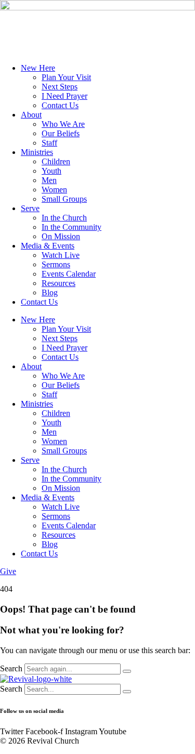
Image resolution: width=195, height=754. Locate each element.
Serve (30, 208)
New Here (38, 67)
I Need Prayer (64, 96)
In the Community (71, 227)
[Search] (127, 671)
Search (11, 668)
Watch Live (61, 255)
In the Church (64, 217)
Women (54, 189)
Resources (58, 283)
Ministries (37, 152)
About (31, 114)
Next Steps (59, 86)
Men (49, 180)
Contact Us (60, 105)
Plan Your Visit (66, 77)
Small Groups (64, 198)
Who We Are (63, 124)
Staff (49, 142)
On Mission (61, 236)
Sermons (56, 264)
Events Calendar (69, 273)
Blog (50, 292)
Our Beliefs (61, 133)
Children (56, 161)
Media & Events (47, 245)
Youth (51, 170)
